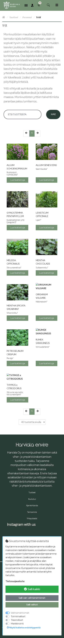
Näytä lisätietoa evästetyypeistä (24, 628)
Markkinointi (17, 623)
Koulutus (32, 499)
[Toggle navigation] (57, 5)
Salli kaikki (33, 589)
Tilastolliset (17, 620)
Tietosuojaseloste (15, 581)
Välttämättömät (20, 613)
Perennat (27, 17)
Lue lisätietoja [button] (17, 180)
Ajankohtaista (32, 506)
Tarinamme (32, 512)
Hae (53, 114)
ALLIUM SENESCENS (46, 165)
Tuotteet (14, 17)
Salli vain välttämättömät (32, 598)
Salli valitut (32, 605)
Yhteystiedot (32, 519)
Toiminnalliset (18, 616)
